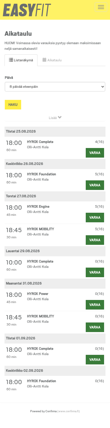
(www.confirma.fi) (68, 411)
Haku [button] (12, 105)
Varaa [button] (94, 153)
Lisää (53, 118)
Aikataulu (54, 60)
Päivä (9, 78)
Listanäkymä (23, 60)
